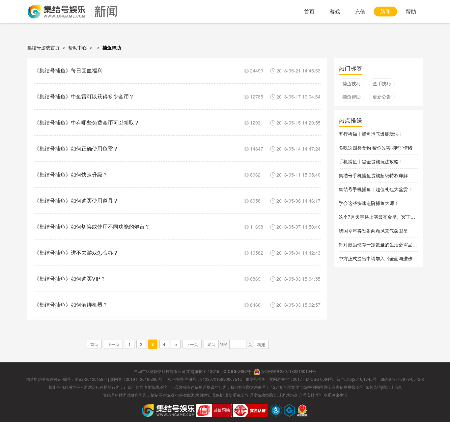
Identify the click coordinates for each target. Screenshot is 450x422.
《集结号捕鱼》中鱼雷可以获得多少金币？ (84, 96)
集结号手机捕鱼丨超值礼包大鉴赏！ (375, 189)
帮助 (411, 11)
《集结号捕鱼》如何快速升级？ (71, 174)
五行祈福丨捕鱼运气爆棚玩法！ (371, 133)
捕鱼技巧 (351, 83)
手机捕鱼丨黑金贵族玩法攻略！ (371, 161)
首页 (309, 11)
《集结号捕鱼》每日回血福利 (68, 70)
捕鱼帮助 (351, 96)
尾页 (211, 344)
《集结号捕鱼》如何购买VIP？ (70, 278)
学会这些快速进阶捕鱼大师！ (369, 203)
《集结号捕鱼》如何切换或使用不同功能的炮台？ (92, 226)
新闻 (385, 11)
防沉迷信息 (392, 387)
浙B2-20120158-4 (91, 379)
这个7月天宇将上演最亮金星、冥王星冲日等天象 (388, 216)
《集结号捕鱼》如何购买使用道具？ (76, 200)
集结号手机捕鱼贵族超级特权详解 (373, 175)
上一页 (113, 344)
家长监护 (373, 387)
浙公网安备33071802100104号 (288, 371)
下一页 (192, 344)
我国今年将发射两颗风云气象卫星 (373, 230)
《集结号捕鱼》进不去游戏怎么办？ (76, 252)
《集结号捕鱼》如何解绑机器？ (71, 304)
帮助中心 (77, 47)
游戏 (334, 11)
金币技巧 (382, 83)
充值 (360, 11)
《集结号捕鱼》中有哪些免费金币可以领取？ (86, 122)
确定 (261, 344)
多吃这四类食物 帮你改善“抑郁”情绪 (375, 147)
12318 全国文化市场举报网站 (297, 387)
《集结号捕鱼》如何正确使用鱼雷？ (76, 148)
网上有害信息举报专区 (343, 387)
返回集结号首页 (56, 11)
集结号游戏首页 (43, 47)
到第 (224, 344)
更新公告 (382, 96)
